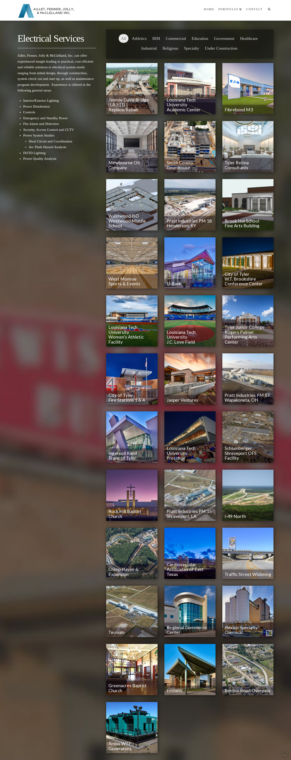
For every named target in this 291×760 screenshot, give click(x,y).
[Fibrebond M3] (247, 88)
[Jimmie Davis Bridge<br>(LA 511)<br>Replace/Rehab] (131, 88)
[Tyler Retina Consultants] (247, 146)
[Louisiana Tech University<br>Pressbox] (190, 437)
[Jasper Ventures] (190, 379)
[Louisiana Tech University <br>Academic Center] (190, 88)
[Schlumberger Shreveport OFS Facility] (247, 437)
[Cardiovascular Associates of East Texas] (190, 553)
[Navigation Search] (268, 10)
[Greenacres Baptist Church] (131, 669)
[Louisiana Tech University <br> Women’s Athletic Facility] (131, 321)
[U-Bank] (190, 263)
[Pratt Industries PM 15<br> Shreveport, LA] (190, 495)
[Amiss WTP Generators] (131, 727)
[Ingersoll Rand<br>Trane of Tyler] (131, 437)
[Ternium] (131, 611)
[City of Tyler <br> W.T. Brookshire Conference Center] (247, 263)
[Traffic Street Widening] (247, 553)
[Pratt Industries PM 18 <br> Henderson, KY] (190, 204)
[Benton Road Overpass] (247, 669)
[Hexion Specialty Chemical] (247, 611)
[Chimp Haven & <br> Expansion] (131, 553)
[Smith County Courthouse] (190, 146)
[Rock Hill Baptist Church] (131, 495)
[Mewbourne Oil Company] (131, 146)
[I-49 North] (247, 495)
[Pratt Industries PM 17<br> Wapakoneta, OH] (247, 379)
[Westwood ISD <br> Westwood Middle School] (131, 204)
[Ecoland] (190, 669)
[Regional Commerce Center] (190, 611)
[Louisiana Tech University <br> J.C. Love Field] (190, 321)
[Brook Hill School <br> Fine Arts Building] (247, 204)
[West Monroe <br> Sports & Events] (131, 263)
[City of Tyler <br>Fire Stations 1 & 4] (131, 379)
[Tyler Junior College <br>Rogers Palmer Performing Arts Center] (247, 321)
